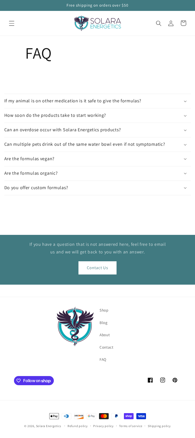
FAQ (103, 359)
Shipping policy (159, 426)
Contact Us (97, 267)
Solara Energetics (48, 426)
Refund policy (78, 426)
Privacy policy (103, 426)
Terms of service (130, 426)
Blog (104, 322)
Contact (106, 347)
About (105, 334)
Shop (104, 310)
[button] (12, 23)
